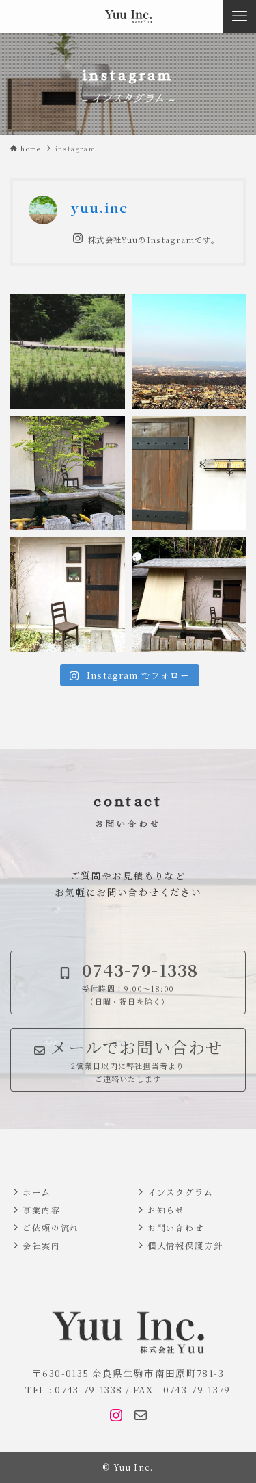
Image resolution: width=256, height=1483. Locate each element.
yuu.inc (99, 207)
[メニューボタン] (239, 16)
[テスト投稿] (67, 351)
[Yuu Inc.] (128, 16)
